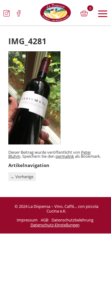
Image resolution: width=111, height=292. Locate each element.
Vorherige (21, 176)
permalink (65, 156)
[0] (84, 13)
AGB (44, 220)
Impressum (27, 220)
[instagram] (6, 13)
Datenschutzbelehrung (72, 220)
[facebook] (19, 13)
